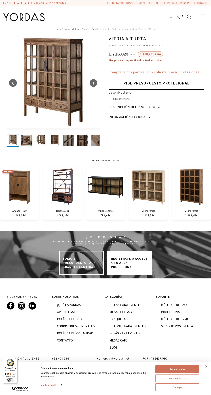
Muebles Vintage (72, 29)
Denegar (177, 387)
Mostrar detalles (49, 385)
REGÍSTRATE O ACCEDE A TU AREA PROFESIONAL (129, 263)
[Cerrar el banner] (206, 366)
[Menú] (15, 359)
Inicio (58, 29)
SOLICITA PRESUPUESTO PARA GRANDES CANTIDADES (81, 263)
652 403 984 (60, 358)
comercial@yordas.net (113, 358)
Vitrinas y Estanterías (92, 29)
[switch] (10, 380)
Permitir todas (177, 369)
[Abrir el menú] (203, 17)
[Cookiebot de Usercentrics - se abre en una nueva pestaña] (20, 389)
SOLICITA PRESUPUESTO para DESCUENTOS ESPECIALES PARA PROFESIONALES (158, 3)
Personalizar (175, 378)
